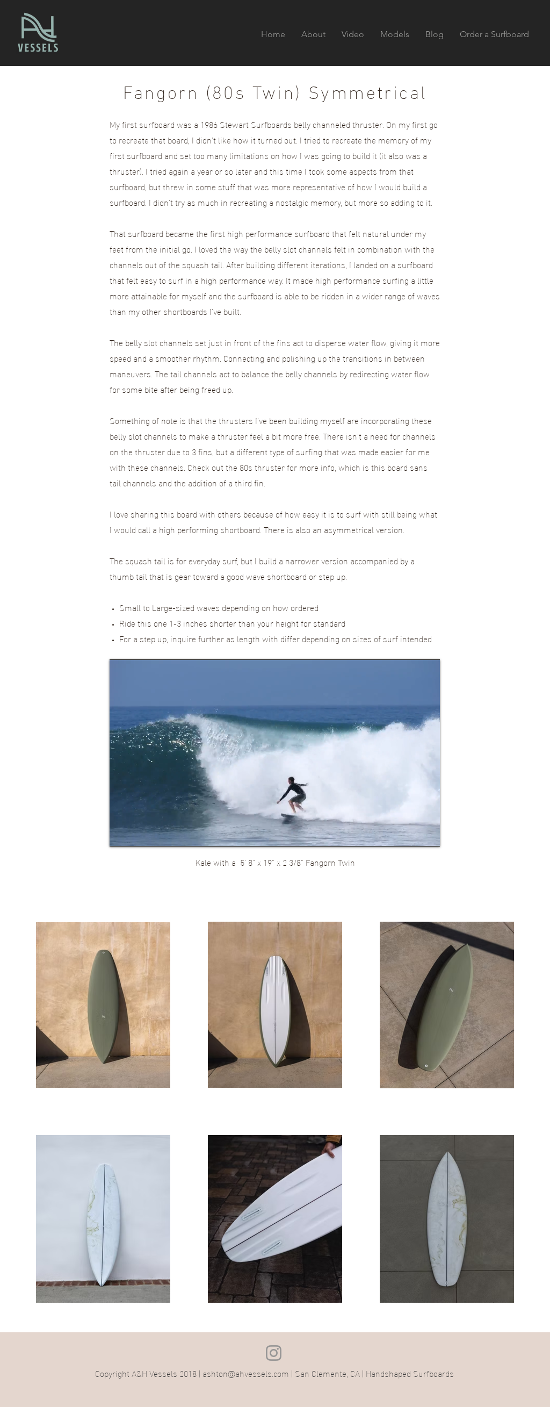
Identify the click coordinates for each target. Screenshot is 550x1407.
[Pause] (124, 832)
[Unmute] (142, 832)
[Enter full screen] (425, 832)
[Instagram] (273, 1353)
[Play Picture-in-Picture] (407, 832)
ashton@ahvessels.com (245, 1373)
